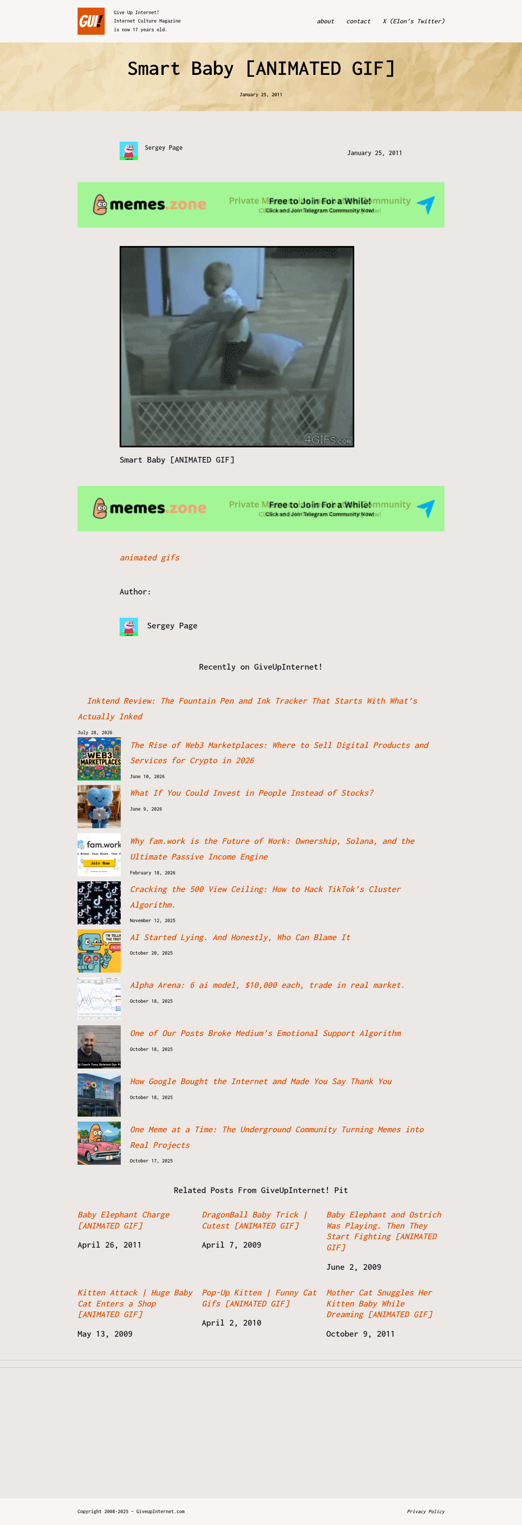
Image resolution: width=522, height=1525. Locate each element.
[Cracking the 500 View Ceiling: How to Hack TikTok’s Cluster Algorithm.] (99, 902)
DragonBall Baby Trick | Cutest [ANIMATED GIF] (254, 1219)
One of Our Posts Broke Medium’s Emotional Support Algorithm (265, 1033)
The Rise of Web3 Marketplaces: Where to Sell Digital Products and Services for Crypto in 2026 (279, 753)
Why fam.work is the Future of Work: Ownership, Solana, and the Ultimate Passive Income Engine (272, 848)
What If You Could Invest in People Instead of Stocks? (251, 793)
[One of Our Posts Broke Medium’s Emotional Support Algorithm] (99, 1046)
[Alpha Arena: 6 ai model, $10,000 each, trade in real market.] (99, 998)
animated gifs (149, 557)
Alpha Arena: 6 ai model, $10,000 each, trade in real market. (267, 985)
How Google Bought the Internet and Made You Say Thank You (260, 1081)
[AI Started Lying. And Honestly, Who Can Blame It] (99, 951)
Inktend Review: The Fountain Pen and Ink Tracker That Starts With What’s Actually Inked (247, 708)
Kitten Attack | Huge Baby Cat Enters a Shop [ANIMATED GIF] (135, 1303)
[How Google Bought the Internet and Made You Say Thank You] (99, 1095)
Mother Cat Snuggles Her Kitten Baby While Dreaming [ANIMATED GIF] (379, 1303)
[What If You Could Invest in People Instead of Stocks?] (99, 806)
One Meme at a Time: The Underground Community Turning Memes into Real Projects (276, 1137)
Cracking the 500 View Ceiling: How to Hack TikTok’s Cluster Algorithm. (265, 897)
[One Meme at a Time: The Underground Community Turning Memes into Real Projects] (99, 1143)
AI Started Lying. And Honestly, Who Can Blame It (240, 937)
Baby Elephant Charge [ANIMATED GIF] (123, 1219)
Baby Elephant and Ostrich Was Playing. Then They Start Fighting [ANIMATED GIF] (383, 1230)
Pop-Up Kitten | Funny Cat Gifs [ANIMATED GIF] (259, 1297)
